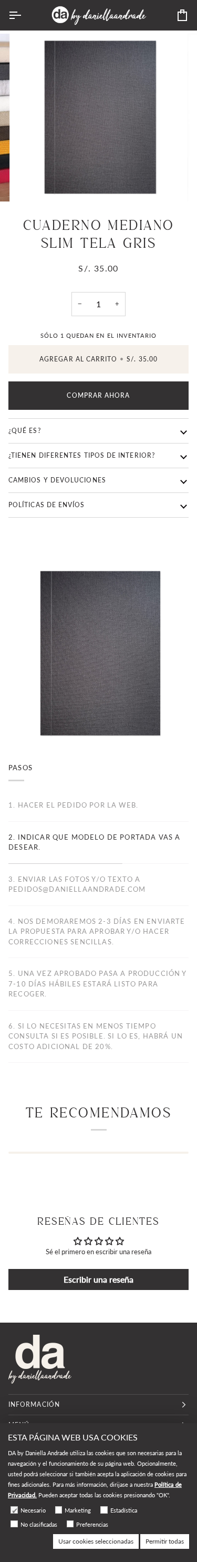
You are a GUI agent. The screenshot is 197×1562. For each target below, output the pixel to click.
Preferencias (92, 1524)
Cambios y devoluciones (57, 480)
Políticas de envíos (46, 505)
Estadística (123, 1510)
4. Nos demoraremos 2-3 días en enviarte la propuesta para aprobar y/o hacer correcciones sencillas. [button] (96, 931)
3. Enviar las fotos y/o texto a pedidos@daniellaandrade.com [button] (77, 884)
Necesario (33, 1510)
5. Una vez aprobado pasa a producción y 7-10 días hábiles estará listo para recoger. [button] (97, 983)
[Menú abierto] (24, 15)
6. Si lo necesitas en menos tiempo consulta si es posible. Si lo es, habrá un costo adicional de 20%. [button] (95, 1036)
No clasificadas (38, 1524)
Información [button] (34, 1404)
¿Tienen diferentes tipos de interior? (81, 455)
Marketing (78, 1510)
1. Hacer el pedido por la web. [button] (73, 805)
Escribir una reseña (98, 1279)
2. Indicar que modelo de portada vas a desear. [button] (94, 842)
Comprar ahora (98, 395)
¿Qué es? (24, 431)
